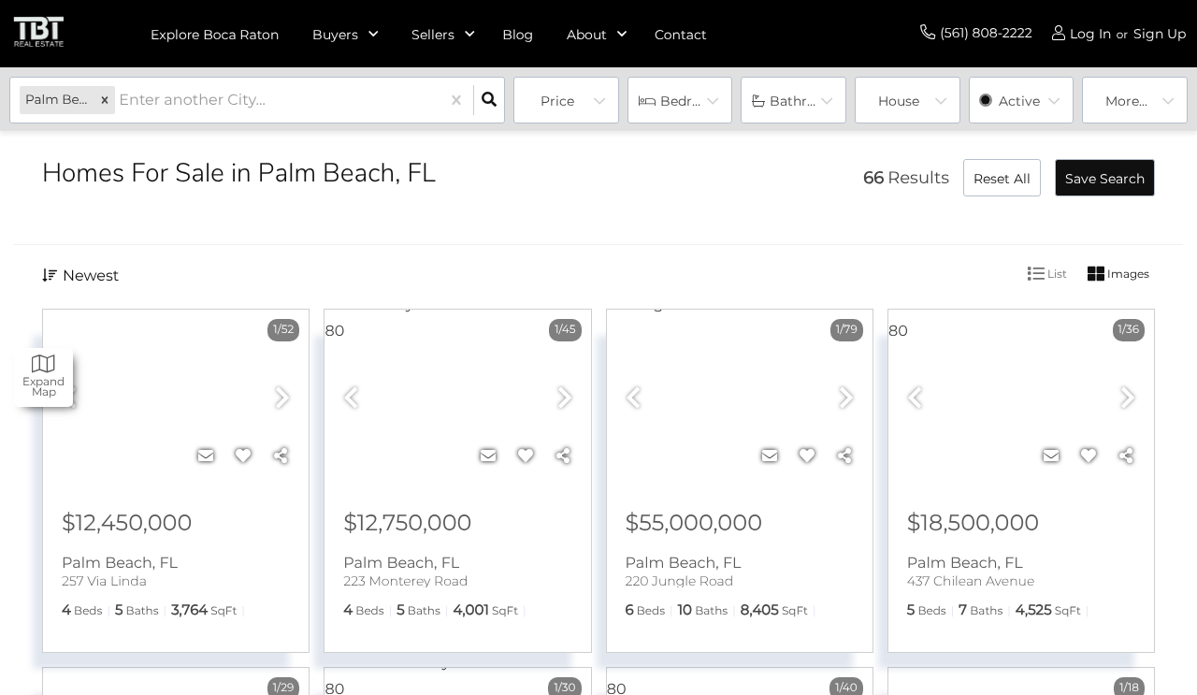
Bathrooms (807, 101)
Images (1126, 274)
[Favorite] (243, 456)
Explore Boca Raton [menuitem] (215, 34)
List (1056, 274)
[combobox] (121, 100)
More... (1126, 101)
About (587, 34)
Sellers (432, 34)
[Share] (280, 456)
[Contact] (205, 456)
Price (557, 101)
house (898, 101)
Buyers (335, 34)
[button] (104, 100)
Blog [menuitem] (517, 34)
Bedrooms (694, 101)
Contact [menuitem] (681, 34)
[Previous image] (350, 399)
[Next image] (282, 399)
